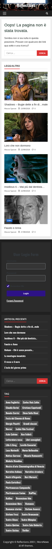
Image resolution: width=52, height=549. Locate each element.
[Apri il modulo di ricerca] (47, 13)
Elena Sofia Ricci (30, 413)
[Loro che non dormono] (26, 127)
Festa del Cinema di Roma (18, 418)
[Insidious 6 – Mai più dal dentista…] (26, 168)
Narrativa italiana (14, 471)
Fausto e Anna (12, 228)
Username (11, 261)
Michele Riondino (14, 461)
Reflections (26, 5)
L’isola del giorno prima (15, 367)
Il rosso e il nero (12, 362)
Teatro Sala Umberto (32, 525)
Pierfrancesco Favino (15, 493)
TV (8, 97)
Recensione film (23, 498)
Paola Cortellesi (13, 482)
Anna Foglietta (12, 402)
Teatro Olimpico (28, 519)
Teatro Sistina (12, 530)
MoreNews (43, 542)
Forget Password (15, 300)
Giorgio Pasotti (13, 423)
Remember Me (17, 286)
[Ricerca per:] (20, 53)
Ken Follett (26, 434)
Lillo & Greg (11, 445)
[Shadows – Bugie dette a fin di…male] (26, 86)
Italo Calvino (11, 434)
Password (11, 273)
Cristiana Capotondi (31, 407)
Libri (9, 138)
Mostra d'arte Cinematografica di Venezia (25, 466)
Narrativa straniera (34, 471)
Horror (9, 429)
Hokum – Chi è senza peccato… (19, 350)
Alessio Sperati (10, 108)
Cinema (10, 179)
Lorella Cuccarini (28, 445)
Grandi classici (30, 423)
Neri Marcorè (31, 477)
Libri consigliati (33, 439)
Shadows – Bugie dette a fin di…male (26, 104)
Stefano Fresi (12, 514)
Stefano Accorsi (32, 509)
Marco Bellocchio (30, 450)
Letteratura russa (14, 439)
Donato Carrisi (12, 413)
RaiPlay (32, 493)
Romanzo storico (14, 509)
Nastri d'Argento (13, 477)
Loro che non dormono (17, 145)
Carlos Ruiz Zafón (31, 402)
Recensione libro (14, 503)
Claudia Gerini (12, 407)
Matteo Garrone (13, 455)
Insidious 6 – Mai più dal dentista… (24, 186)
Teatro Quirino (12, 525)
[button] (4, 13)
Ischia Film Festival (25, 429)
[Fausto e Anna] (26, 209)
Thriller (25, 530)
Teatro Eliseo (12, 519)
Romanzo (29, 503)
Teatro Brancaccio (30, 514)
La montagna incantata (14, 356)
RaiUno (9, 498)
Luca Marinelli (12, 450)
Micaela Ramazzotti (33, 455)
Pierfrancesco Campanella (18, 487)
